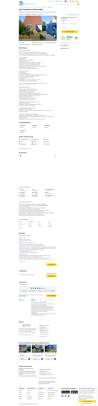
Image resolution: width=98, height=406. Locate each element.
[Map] (38, 169)
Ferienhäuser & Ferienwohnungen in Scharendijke (28, 375)
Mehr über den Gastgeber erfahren (25, 334)
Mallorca (20, 394)
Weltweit (21, 396)
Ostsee (20, 392)
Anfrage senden (51, 264)
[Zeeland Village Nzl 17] (38, 349)
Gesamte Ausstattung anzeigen (24, 148)
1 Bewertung (68, 20)
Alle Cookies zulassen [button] (87, 401)
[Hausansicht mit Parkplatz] (38, 28)
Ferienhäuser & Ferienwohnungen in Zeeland (27, 371)
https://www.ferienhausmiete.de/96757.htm (48, 377)
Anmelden (53, 1)
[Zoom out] (55, 157)
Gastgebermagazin (51, 392)
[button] (87, 403)
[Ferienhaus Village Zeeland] (25, 349)
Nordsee (20, 390)
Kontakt (39, 398)
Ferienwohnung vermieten (74, 1)
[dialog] (87, 396)
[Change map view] (20, 156)
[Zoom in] (55, 155)
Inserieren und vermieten (53, 390)
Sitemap (20, 398)
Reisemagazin (41, 394)
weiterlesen (21, 261)
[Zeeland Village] (51, 349)
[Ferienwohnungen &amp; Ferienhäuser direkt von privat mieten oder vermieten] (27, 4)
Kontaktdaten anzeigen (64, 48)
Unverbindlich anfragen (69, 31)
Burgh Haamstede (44, 205)
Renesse (39, 205)
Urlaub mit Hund (48, 369)
